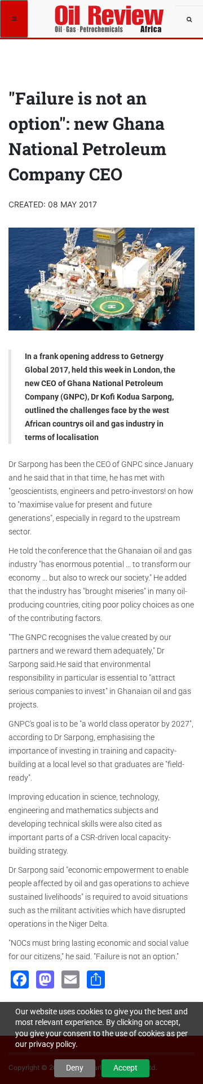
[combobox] (189, 20)
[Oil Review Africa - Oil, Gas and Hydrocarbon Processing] (111, 14)
